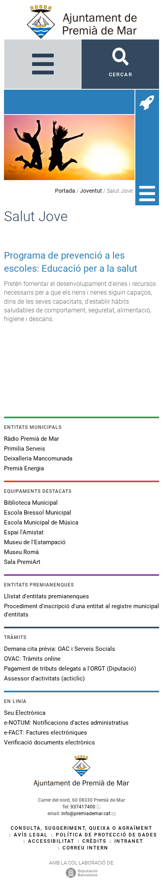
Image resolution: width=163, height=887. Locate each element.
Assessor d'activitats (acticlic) (44, 678)
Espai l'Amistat (24, 532)
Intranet (128, 841)
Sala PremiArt (22, 562)
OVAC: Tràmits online (32, 658)
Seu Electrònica (24, 712)
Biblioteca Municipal (31, 502)
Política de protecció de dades (106, 835)
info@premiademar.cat (85, 813)
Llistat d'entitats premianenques (46, 596)
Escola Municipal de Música (41, 522)
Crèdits (94, 841)
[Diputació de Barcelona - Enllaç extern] (81, 872)
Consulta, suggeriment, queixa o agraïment (81, 828)
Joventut (91, 191)
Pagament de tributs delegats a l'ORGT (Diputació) (70, 668)
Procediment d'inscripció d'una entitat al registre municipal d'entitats (81, 610)
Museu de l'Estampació (35, 542)
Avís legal (31, 835)
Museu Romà (21, 552)
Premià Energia (24, 468)
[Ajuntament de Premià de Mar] (81, 784)
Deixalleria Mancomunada (38, 458)
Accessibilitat (51, 841)
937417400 (82, 807)
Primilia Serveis (24, 448)
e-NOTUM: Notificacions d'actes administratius (66, 722)
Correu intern (85, 848)
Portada (65, 191)
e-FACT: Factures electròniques (45, 732)
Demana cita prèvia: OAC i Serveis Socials (59, 648)
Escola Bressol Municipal (37, 512)
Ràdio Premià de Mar (31, 438)
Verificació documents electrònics (49, 742)
